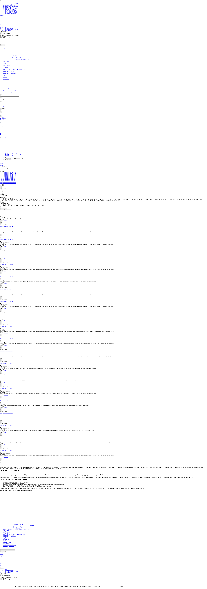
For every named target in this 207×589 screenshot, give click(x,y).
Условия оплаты (3, 565)
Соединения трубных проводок (8, 535)
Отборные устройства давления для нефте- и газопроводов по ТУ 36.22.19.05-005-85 (18, 525)
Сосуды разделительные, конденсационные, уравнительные (14, 534)
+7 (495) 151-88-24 (5, 30)
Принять (121, 586)
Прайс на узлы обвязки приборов (9, 5)
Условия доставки (3, 566)
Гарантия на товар (3, 567)
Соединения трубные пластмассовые (9, 536)
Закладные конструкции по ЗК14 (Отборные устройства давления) (15, 527)
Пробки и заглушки (6, 532)
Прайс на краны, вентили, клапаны (9, 10)
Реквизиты (5, 20)
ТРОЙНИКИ (5, 538)
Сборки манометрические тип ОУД (9, 545)
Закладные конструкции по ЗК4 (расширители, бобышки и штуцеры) (15, 526)
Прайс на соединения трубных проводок (10, 6)
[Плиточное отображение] (0, 210)
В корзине (6, 220)
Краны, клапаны (6, 543)
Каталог (1, 554)
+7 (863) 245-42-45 (3, 27)
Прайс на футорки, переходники (9, 9)
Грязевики (4, 540)
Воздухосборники (6, 539)
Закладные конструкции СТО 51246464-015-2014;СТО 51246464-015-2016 (16, 529)
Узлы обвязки (5, 533)
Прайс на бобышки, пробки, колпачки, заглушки (11, 4)
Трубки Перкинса (6, 530)
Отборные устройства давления (8, 523)
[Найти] (1, 101)
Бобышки (4, 531)
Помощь (2, 563)
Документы (2, 561)
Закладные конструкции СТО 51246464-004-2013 (12, 528)
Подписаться (3, 551)
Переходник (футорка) (7, 542)
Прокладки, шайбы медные (8, 544)
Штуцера (4, 537)
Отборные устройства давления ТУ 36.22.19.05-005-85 (13, 524)
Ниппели (4, 541)
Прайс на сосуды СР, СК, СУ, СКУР (9, 7)
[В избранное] (1, 221)
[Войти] (0, 132)
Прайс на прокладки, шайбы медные (9, 13)
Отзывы (1, 559)
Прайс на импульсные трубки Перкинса (10, 11)
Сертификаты (2, 560)
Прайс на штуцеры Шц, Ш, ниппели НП (10, 8)
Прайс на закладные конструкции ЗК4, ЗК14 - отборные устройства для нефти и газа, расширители (21, 3)
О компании (5, 17)
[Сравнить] (1, 223)
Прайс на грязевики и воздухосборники (10, 12)
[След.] (0, 461)
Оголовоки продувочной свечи (8, 546)
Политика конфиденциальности (93, 586)
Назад (6, 151)
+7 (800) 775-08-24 (9, 29)
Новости (2, 555)
